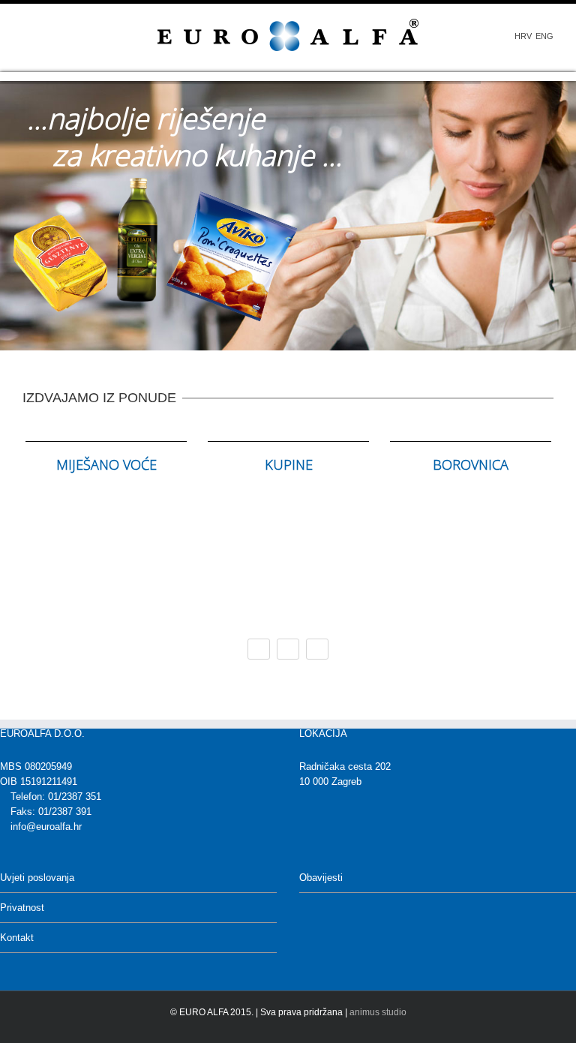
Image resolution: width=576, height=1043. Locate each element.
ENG (545, 36)
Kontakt (17, 937)
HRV (523, 36)
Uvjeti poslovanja (37, 877)
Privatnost (22, 907)
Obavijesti (321, 877)
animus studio (378, 1012)
